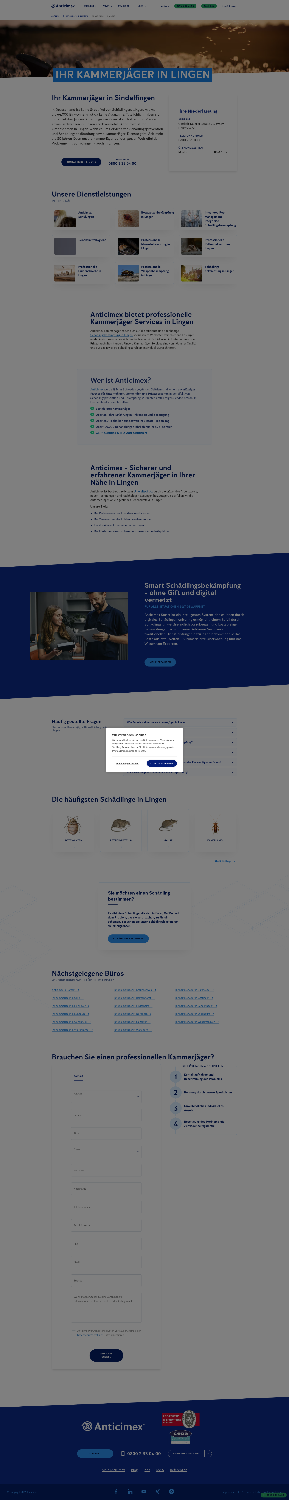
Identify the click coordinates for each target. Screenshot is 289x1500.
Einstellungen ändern (127, 763)
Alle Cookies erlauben (161, 763)
